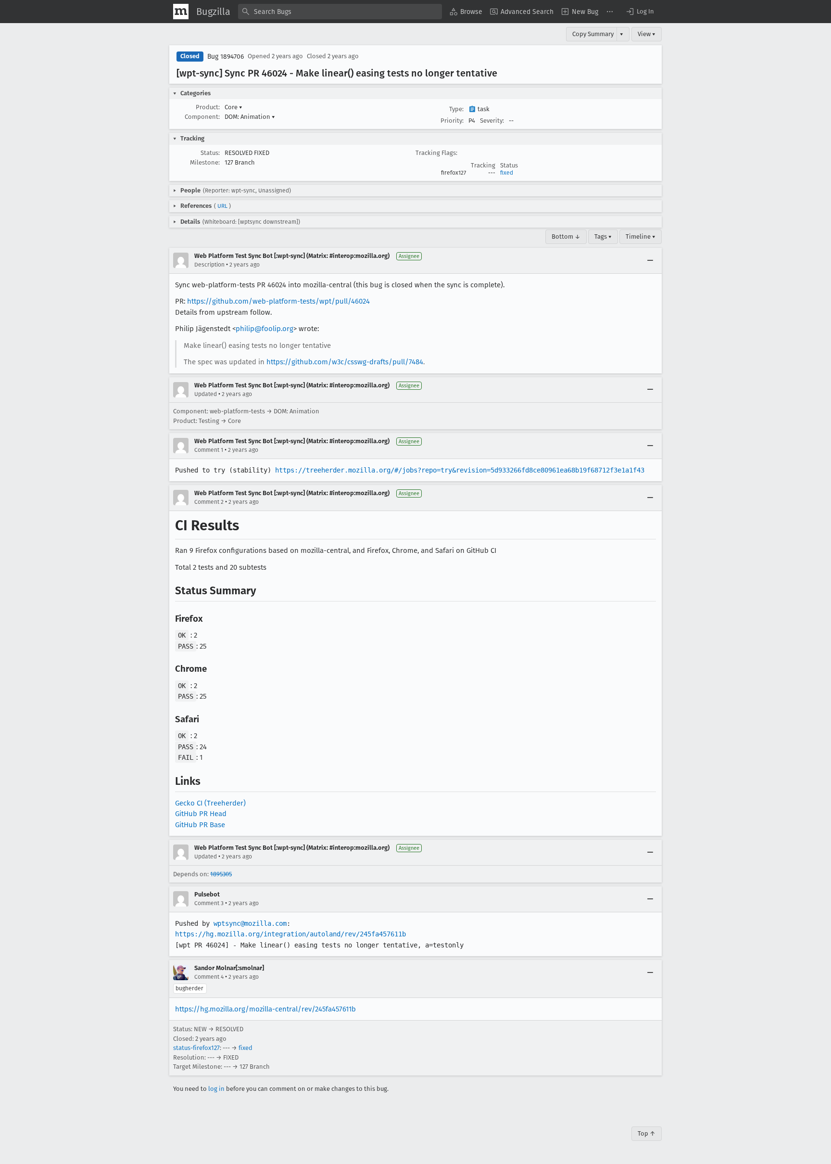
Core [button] (233, 107)
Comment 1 (208, 450)
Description (209, 264)
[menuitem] (466, 11)
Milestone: (205, 162)
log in (216, 1088)
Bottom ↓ (566, 236)
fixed (506, 172)
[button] (639, 11)
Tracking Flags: (436, 152)
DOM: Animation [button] (250, 116)
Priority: (452, 120)
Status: (210, 152)
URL (222, 206)
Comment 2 (209, 502)
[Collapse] (650, 260)
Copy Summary (593, 34)
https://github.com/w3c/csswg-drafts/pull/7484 (344, 362)
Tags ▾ (603, 236)
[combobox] (340, 11)
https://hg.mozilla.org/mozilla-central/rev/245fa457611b (265, 1009)
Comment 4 (209, 976)
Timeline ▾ (640, 236)
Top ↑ (646, 1133)
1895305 (221, 874)
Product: (208, 107)
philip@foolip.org (264, 328)
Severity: (492, 120)
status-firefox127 (196, 1047)
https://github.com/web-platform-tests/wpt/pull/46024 (278, 301)
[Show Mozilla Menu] (181, 11)
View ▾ (646, 34)
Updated (205, 394)
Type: (456, 109)
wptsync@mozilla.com (250, 923)
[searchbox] (340, 11)
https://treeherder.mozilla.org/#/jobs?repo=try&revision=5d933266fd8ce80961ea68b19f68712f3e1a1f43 (459, 470)
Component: (202, 116)
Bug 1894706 (225, 56)
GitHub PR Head (201, 813)
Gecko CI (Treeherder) (210, 803)
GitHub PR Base (200, 824)
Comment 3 (209, 903)
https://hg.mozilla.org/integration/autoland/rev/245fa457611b (290, 934)
